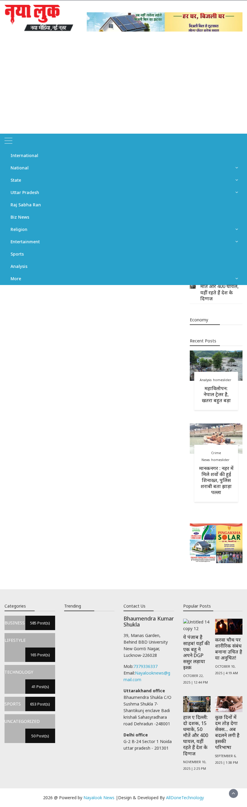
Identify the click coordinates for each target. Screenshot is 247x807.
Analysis (19, 266)
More (16, 278)
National (20, 168)
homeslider (222, 380)
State (16, 180)
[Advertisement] (123, 89)
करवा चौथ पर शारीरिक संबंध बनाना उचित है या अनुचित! (228, 648)
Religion (19, 229)
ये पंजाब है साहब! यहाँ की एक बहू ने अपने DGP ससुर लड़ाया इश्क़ (196, 652)
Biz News (20, 217)
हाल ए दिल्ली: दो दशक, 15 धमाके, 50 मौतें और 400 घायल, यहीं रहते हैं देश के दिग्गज (219, 286)
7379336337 (145, 666)
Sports (17, 254)
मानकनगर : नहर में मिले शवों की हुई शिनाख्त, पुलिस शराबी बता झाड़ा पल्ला (216, 480)
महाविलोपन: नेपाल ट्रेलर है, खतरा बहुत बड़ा (216, 394)
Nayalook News (98, 797)
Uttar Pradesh (25, 192)
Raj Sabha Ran (26, 205)
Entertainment (25, 241)
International (24, 155)
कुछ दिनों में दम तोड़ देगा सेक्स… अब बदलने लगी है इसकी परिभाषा (227, 732)
